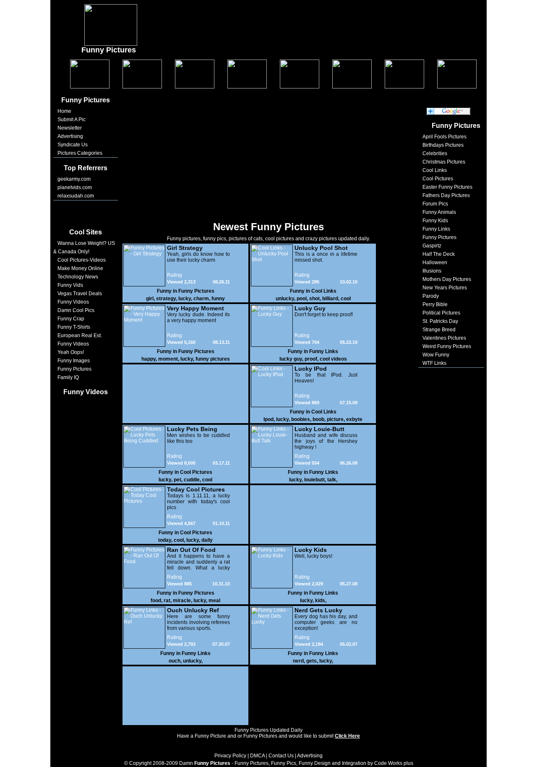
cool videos (333, 359)
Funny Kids (435, 221)
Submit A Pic (71, 119)
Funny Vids (70, 285)
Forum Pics (435, 204)
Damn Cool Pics (75, 310)
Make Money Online (80, 268)
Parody (430, 296)
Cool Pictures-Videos (81, 260)
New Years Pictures (444, 288)
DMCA (257, 756)
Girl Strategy (185, 247)
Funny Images (73, 361)
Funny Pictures (74, 369)
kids (320, 600)
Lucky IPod (311, 368)
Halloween (434, 262)
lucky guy (290, 359)
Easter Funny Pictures (447, 187)
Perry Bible (435, 304)
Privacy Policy (230, 756)
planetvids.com (74, 187)
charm (201, 299)
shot (314, 299)
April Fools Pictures (444, 137)
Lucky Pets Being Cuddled (192, 429)
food (156, 600)
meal (214, 600)
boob (318, 419)
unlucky (285, 299)
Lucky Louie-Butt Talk (319, 429)
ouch (174, 661)
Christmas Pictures (443, 162)
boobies (300, 419)
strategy (166, 299)
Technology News (77, 277)
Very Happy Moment (195, 308)
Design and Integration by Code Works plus (363, 763)
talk (331, 480)
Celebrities (434, 153)
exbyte (354, 419)
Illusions (431, 271)
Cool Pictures (196, 472)
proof (311, 359)
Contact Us (281, 756)
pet (177, 480)
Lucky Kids (311, 549)
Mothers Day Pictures (446, 279)
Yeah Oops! (70, 352)
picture (335, 419)
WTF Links (434, 363)
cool (346, 299)
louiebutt (314, 480)
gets (311, 661)
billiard (330, 299)
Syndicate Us (72, 145)
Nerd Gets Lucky (318, 610)
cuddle (192, 480)
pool (302, 299)
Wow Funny (435, 355)
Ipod (268, 419)
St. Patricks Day (440, 321)
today (164, 540)
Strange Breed (439, 330)
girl (150, 299)
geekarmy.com (74, 179)
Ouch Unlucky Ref (193, 610)
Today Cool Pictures (196, 489)
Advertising (70, 136)
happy (148, 359)
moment (168, 359)
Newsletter (69, 128)
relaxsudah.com (75, 196)
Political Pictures (441, 313)
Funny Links (323, 351)
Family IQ (68, 377)
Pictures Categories (79, 153)
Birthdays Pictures (443, 145)
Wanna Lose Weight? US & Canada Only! (84, 247)
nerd (298, 661)
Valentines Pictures (444, 338)
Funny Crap (70, 319)
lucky (184, 299)
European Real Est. (79, 335)
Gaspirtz (431, 246)
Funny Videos (73, 302)
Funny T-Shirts (73, 327)
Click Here (347, 736)
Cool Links (323, 291)
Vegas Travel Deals (79, 293)
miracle (182, 600)
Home (64, 111)
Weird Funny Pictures (446, 346)
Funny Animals (439, 212)
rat (167, 600)
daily (207, 540)
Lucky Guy (310, 308)
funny (218, 299)
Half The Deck (438, 254)
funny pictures (213, 359)
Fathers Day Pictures (446, 195)
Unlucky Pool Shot (321, 247)
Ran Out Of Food (191, 549)
